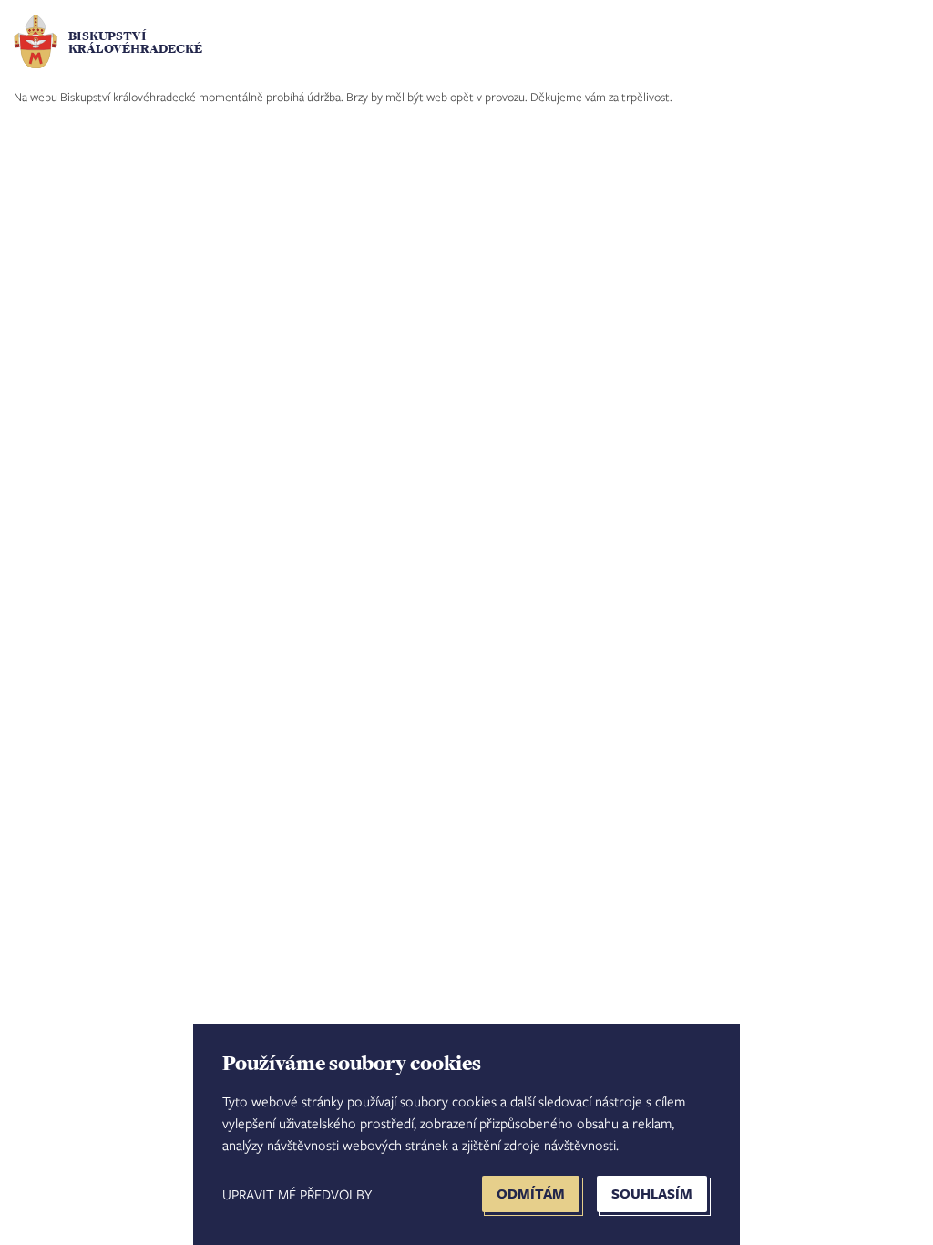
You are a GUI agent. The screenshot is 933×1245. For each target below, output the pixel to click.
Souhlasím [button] (651, 1193)
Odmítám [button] (531, 1193)
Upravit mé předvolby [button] (297, 1194)
